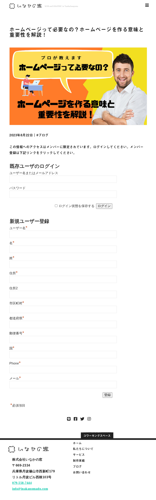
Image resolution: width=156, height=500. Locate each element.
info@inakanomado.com (30, 488)
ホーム (77, 443)
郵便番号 (16, 333)
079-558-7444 (22, 483)
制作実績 (79, 460)
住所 (13, 273)
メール (15, 378)
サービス (79, 454)
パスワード (17, 188)
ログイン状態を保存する (76, 206)
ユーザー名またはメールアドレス (33, 173)
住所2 (13, 288)
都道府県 (16, 318)
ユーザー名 (18, 228)
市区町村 (16, 303)
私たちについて (83, 449)
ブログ (77, 466)
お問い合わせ (82, 472)
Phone (15, 363)
